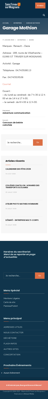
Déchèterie (10, 338)
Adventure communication (16, 112)
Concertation (12, 354)
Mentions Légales (12, 298)
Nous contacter (13, 332)
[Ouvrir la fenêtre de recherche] (44, 15)
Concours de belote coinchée (13, 122)
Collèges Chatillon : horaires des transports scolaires (22, 186)
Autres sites (11, 349)
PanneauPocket (11, 306)
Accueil (6, 23)
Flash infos (10, 343)
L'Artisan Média (28, 394)
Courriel (7, 84)
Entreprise (18, 23)
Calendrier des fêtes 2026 (18, 169)
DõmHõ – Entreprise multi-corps (22, 220)
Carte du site (9, 302)
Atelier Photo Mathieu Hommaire (22, 204)
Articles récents (15, 160)
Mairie (31, 40)
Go (37, 142)
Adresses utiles (13, 327)
